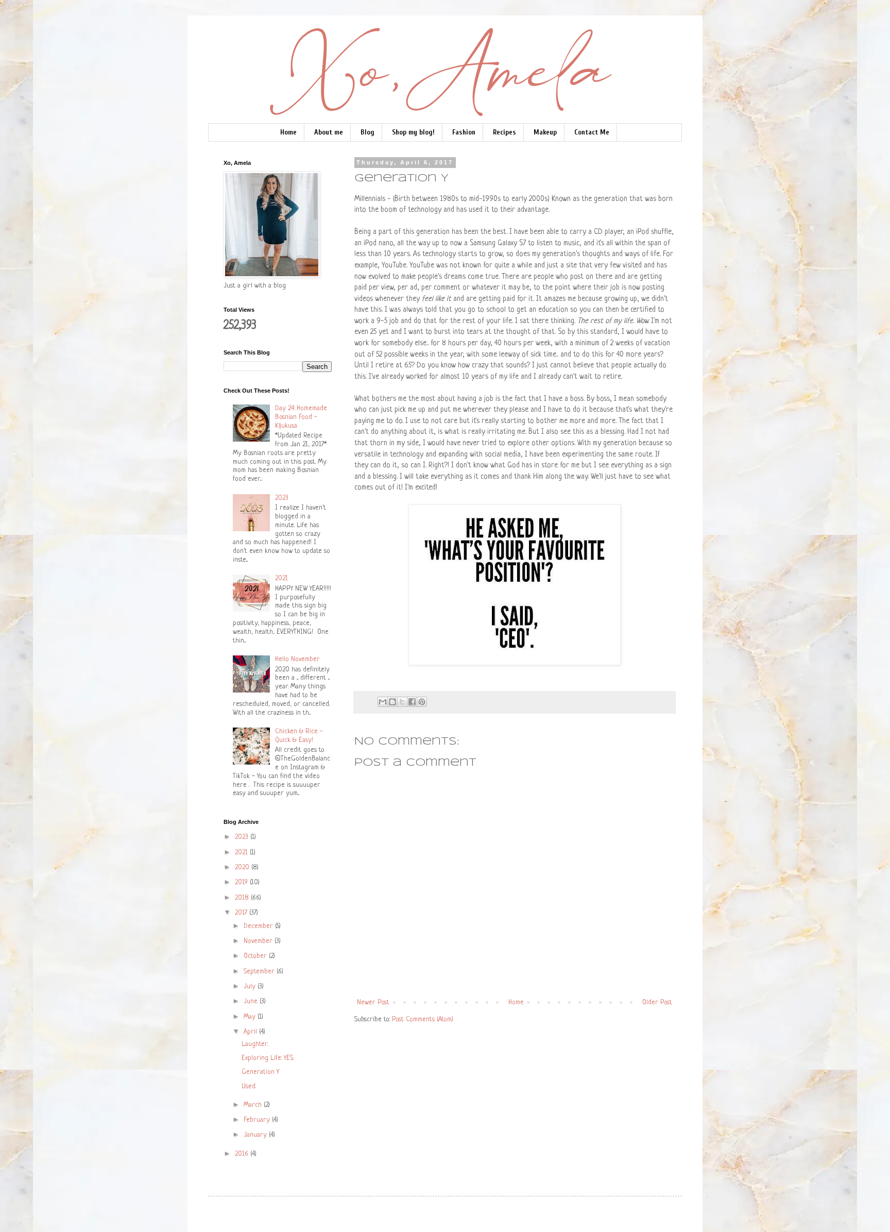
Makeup (545, 132)
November (259, 941)
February (258, 1120)
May (251, 1017)
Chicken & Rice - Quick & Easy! (299, 736)
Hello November (297, 659)
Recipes (504, 132)
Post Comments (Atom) (422, 1019)
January (256, 1135)
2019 (242, 882)
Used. (249, 1086)
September (260, 971)
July (251, 986)
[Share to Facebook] (412, 702)
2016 (242, 1154)
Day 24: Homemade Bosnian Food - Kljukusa (301, 417)
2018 (243, 898)
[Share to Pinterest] (422, 702)
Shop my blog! (413, 132)
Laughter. (255, 1044)
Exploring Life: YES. (268, 1058)
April (251, 1032)
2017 (242, 913)
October (256, 956)
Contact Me (591, 132)
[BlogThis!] (392, 702)
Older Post (657, 1002)
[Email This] (383, 702)
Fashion (463, 132)
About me (328, 132)
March (254, 1105)
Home (288, 132)
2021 (281, 578)
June (252, 1001)
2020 (243, 867)
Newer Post (373, 1002)
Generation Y (260, 1072)
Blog (367, 132)
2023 (281, 498)
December (259, 926)
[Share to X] (402, 702)
